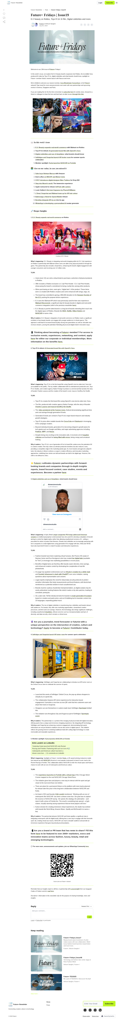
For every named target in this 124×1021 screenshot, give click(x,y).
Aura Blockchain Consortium (70, 83)
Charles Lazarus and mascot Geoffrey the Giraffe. (53, 407)
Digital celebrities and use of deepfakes (49, 154)
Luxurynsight (75, 889)
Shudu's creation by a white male (78, 572)
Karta (64, 758)
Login (100, 3)
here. (87, 846)
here (74, 305)
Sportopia (82, 708)
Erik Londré (60, 794)
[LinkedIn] (90, 1010)
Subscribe (109, 3)
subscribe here (68, 92)
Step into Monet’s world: (44, 183)
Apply (46, 628)
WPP (44, 431)
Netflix (69, 311)
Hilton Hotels (77, 311)
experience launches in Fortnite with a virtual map (56, 775)
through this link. (78, 94)
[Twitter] (85, 1010)
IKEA (64, 311)
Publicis (38, 431)
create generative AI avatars (81, 596)
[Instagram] (95, 1010)
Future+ (41, 24)
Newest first (85, 906)
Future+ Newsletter (36, 10)
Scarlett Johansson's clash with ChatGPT (53, 574)
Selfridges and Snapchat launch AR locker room (53, 157)
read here (50, 891)
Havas (51, 431)
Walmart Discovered (42, 303)
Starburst (78, 421)
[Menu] (116, 2)
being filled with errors (62, 437)
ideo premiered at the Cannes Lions (52, 410)
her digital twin (77, 558)
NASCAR (38, 313)
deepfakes (48, 612)
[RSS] (100, 1010)
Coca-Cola (68, 421)
